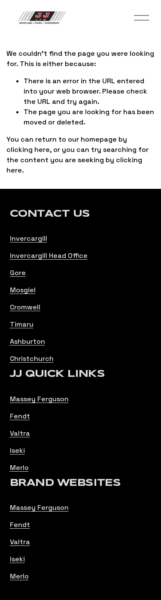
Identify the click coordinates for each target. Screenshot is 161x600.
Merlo (19, 467)
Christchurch (32, 358)
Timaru (21, 324)
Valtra (20, 433)
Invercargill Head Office (49, 255)
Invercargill (28, 238)
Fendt (20, 416)
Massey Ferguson (39, 398)
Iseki (17, 450)
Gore (18, 272)
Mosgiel (23, 289)
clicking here (28, 149)
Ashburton (27, 341)
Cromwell (25, 307)
